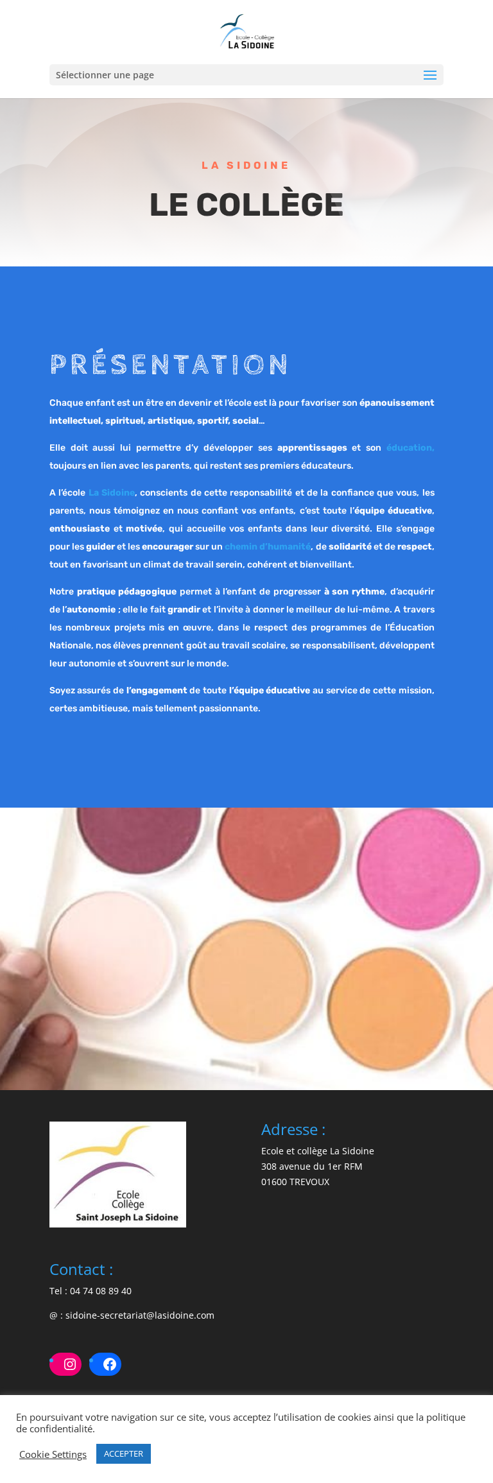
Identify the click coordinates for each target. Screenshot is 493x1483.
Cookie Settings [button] (53, 1454)
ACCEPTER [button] (123, 1453)
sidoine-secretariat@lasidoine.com (139, 1315)
